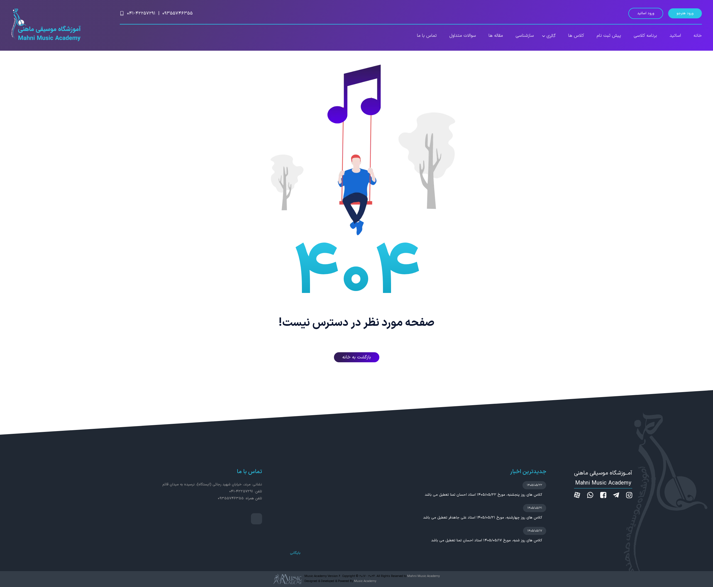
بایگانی (295, 553)
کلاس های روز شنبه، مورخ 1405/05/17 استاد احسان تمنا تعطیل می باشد (486, 540)
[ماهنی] (46, 25)
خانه (698, 35)
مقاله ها (496, 35)
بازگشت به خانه (356, 357)
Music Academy (365, 581)
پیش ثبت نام (609, 35)
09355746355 (177, 13)
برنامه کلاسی (645, 35)
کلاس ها (576, 35)
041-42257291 (141, 13)
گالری (551, 36)
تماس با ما (427, 35)
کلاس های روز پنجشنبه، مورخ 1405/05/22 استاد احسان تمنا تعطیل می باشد (483, 495)
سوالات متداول (462, 35)
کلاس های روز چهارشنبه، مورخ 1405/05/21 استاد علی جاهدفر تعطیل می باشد (482, 517)
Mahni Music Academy (423, 576)
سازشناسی (525, 35)
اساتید (675, 35)
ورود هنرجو (685, 13)
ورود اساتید (645, 13)
